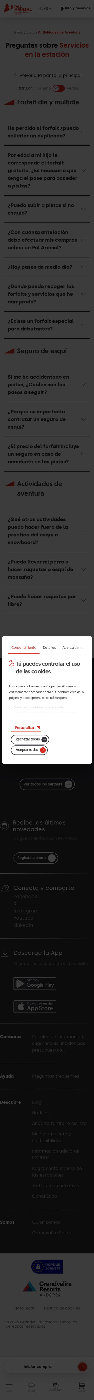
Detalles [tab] (49, 648)
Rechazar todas (28, 739)
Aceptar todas (27, 749)
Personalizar (24, 727)
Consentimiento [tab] (23, 648)
